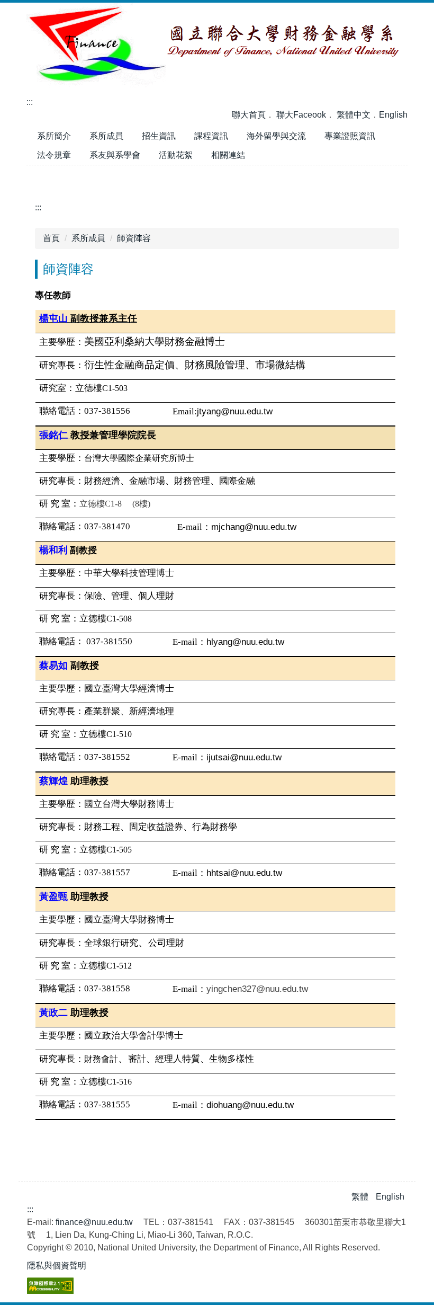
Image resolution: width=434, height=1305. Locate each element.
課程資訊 (211, 135)
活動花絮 (180, 157)
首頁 (51, 238)
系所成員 (106, 135)
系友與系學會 (114, 154)
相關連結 (228, 154)
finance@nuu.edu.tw (94, 1222)
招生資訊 (159, 135)
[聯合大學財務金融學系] (217, 44)
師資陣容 (134, 238)
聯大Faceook (301, 114)
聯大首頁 (249, 114)
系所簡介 (54, 135)
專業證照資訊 (349, 135)
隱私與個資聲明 (56, 1265)
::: (29, 101)
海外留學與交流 (276, 135)
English (393, 114)
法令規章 (54, 154)
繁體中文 (353, 114)
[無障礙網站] (50, 1285)
